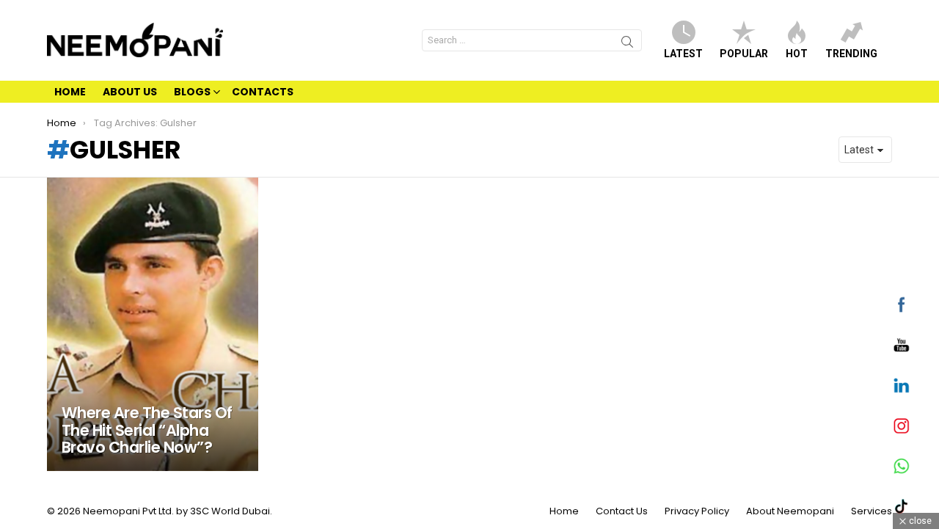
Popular (744, 53)
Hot (797, 53)
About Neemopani (790, 511)
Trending (851, 53)
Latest (683, 53)
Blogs (192, 91)
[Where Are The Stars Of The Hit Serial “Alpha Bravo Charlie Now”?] (152, 324)
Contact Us (622, 511)
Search (627, 44)
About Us (130, 91)
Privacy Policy (697, 511)
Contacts (262, 91)
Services (871, 511)
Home (70, 91)
